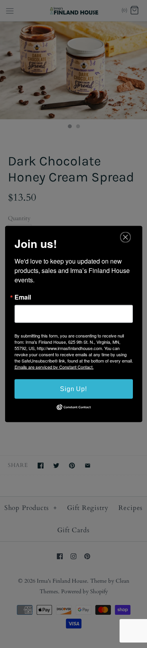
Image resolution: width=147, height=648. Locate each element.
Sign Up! (73, 388)
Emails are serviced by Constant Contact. (54, 366)
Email (23, 297)
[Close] (125, 237)
